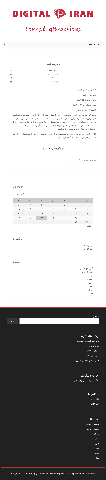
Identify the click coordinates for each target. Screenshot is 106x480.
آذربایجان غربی (53, 82)
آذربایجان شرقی (86, 268)
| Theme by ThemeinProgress (51, 474)
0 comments (53, 74)
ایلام (91, 286)
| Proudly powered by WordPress (80, 474)
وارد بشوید (73, 159)
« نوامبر (90, 226)
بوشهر (90, 289)
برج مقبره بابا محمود (91, 356)
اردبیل (90, 275)
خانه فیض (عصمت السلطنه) (88, 341)
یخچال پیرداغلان (93, 351)
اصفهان (90, 279)
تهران (91, 293)
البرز (91, 282)
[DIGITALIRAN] (53, 20)
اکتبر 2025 (88, 249)
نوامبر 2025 (88, 245)
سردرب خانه (94, 346)
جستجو (96, 316)
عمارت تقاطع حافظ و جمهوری (87, 360)
